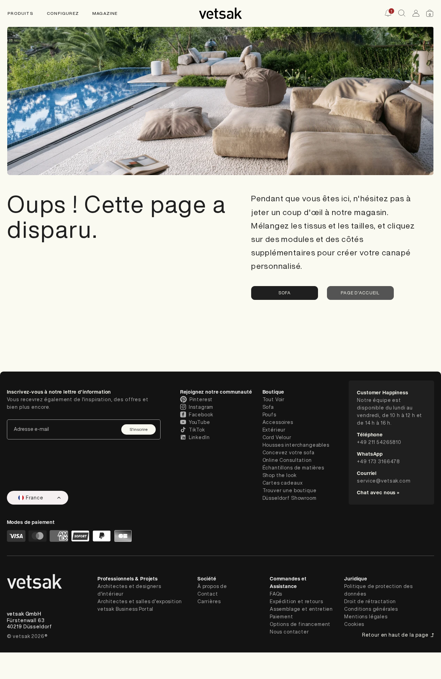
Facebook (201, 414)
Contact (207, 593)
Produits (20, 13)
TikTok (197, 429)
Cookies (354, 624)
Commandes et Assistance (288, 582)
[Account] (415, 13)
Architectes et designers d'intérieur (129, 590)
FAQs (276, 593)
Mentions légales (365, 616)
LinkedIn (199, 437)
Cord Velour (277, 437)
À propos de (212, 586)
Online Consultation (287, 460)
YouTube (199, 422)
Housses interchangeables (296, 445)
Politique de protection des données (378, 590)
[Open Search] (401, 13)
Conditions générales (371, 609)
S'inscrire (139, 429)
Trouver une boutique (290, 490)
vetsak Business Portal (125, 609)
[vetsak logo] (220, 13)
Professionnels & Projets (128, 578)
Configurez (63, 13)
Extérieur (274, 429)
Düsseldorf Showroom (290, 498)
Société (206, 578)
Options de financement (300, 624)
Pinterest (201, 399)
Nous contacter (289, 631)
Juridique (355, 578)
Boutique (274, 391)
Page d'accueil (360, 293)
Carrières (209, 601)
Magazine (105, 13)
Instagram (201, 407)
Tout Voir (274, 399)
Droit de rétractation (370, 601)
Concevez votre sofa (289, 452)
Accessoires (278, 422)
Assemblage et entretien (301, 609)
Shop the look (280, 475)
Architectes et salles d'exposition (140, 601)
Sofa (284, 293)
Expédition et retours (296, 601)
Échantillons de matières (293, 467)
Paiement (281, 616)
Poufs (269, 414)
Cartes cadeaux (283, 482)
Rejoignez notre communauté (216, 391)
